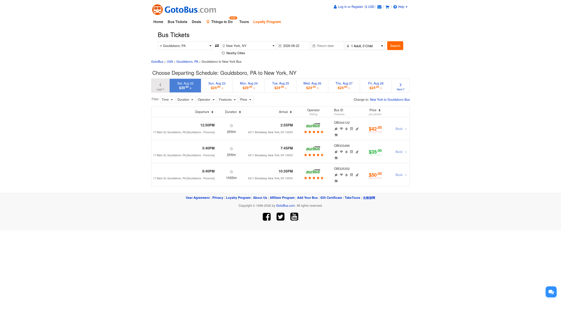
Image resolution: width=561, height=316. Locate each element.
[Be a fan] (266, 216)
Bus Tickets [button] (177, 21)
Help (401, 6)
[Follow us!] (280, 216)
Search (395, 45)
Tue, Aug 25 (280, 85)
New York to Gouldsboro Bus (390, 99)
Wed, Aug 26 (312, 85)
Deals (196, 21)
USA (170, 61)
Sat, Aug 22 (185, 85)
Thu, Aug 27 (344, 85)
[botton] (313, 131)
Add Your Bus (307, 197)
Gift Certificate (331, 197)
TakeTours (352, 197)
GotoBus (157, 61)
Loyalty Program (238, 197)
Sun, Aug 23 (216, 85)
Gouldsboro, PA (187, 61)
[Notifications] (379, 6)
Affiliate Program (282, 197)
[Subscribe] (294, 216)
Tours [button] (244, 21)
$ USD (369, 6)
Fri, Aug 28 (375, 85)
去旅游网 (369, 197)
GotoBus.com (285, 205)
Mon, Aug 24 (249, 85)
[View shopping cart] (387, 6)
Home (158, 21)
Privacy (217, 197)
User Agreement (198, 197)
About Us (260, 197)
